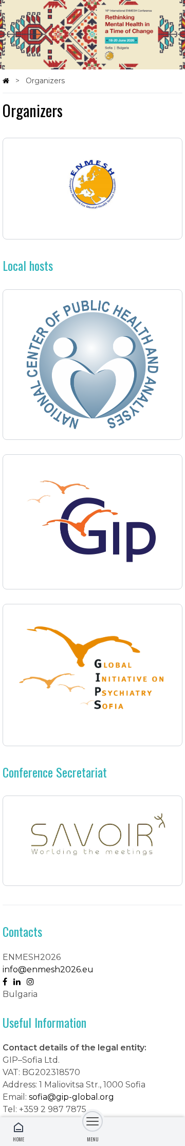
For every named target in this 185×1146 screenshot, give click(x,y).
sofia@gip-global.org (71, 1097)
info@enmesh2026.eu (48, 969)
